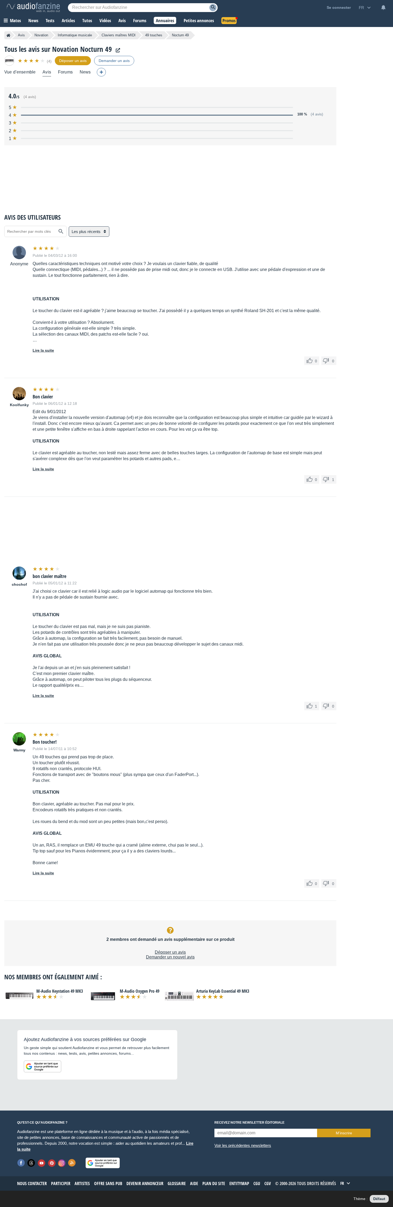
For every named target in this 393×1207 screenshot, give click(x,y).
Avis (21, 35)
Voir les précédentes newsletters (242, 1145)
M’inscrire (344, 1133)
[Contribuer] (101, 72)
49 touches (153, 35)
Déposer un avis (170, 952)
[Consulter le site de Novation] (116, 50)
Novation (41, 35)
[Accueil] (8, 35)
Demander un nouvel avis (170, 957)
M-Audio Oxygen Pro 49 (139, 991)
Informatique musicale (75, 35)
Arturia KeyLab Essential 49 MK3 (222, 991)
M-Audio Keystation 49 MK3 (59, 991)
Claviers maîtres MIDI (119, 35)
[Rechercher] (61, 231)
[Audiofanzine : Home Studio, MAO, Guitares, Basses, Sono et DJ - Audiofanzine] (33, 7)
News (85, 72)
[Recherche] (213, 7)
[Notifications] (383, 7)
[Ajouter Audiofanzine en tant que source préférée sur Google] (42, 1066)
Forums (65, 72)
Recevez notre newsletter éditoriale (249, 1122)
